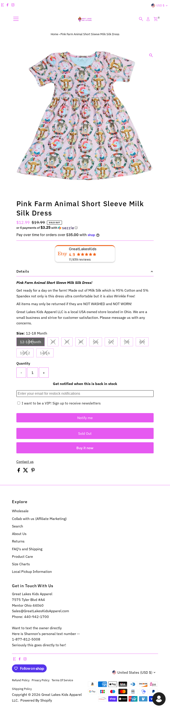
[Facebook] (8, 5)
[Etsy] (2, 5)
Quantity (23, 363)
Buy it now (84, 448)
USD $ (160, 5)
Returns (18, 541)
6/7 (113, 343)
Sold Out (85, 433)
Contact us (25, 461)
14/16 (47, 354)
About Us (19, 533)
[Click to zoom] (151, 55)
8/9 (144, 343)
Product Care (22, 556)
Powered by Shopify (36, 700)
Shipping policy (22, 689)
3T (69, 343)
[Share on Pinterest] (33, 471)
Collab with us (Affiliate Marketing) (39, 518)
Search (17, 526)
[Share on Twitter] (26, 471)
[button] (85, 227)
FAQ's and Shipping (27, 549)
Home (54, 34)
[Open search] (141, 19)
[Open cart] (155, 19)
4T (83, 343)
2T (55, 343)
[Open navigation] (16, 19)
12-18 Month (32, 343)
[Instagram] (12, 5)
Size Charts (21, 564)
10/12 (27, 354)
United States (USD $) (134, 672)
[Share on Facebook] (19, 471)
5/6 (97, 343)
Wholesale (20, 511)
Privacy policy (40, 680)
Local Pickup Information (32, 571)
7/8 (128, 343)
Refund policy (20, 680)
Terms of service (62, 680)
